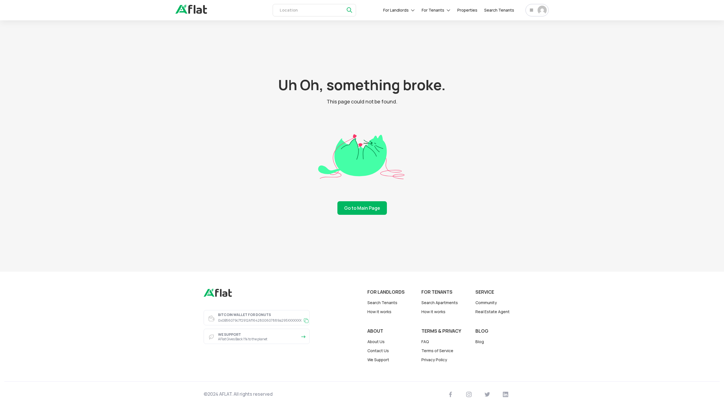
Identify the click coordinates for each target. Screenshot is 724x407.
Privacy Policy (434, 359)
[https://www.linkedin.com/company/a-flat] (505, 394)
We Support (378, 359)
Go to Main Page (362, 208)
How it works (379, 311)
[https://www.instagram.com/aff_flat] (469, 394)
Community (486, 302)
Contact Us (378, 350)
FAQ (425, 341)
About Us (376, 341)
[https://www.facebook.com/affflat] (450, 394)
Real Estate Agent (492, 311)
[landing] (218, 295)
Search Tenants (499, 10)
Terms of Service (437, 350)
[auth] (191, 12)
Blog (479, 341)
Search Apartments (439, 302)
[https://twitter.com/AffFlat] (487, 394)
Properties (467, 10)
